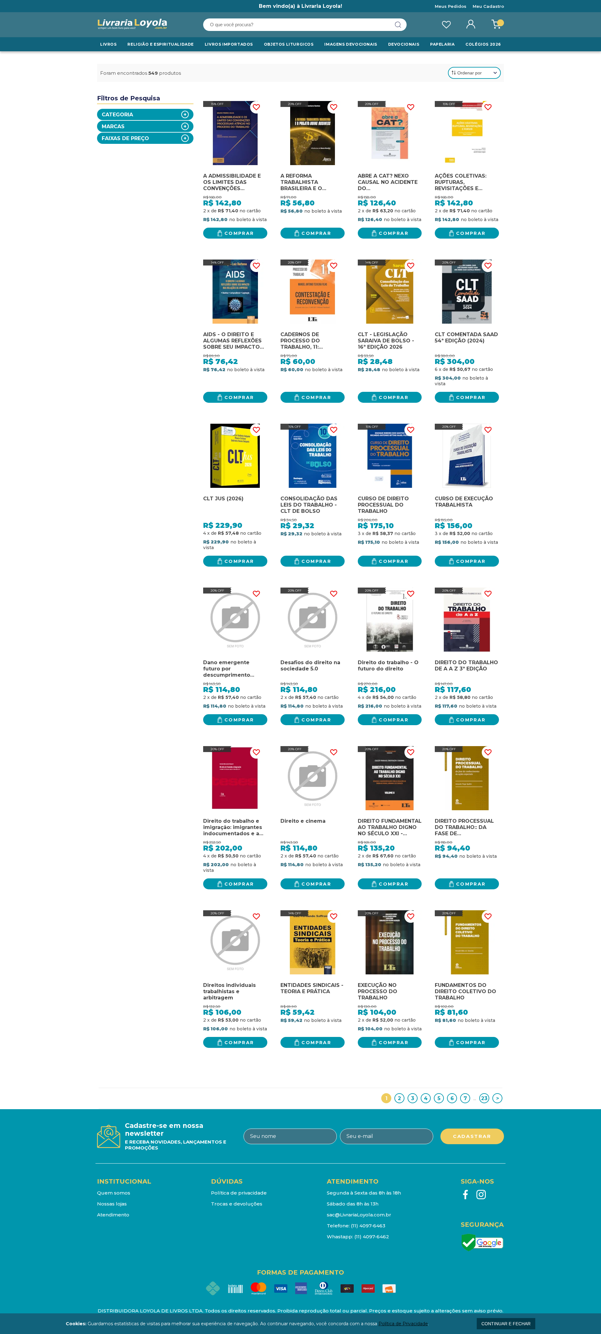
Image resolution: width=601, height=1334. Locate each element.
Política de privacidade (239, 1193)
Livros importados (229, 44)
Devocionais (403, 44)
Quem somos (113, 1193)
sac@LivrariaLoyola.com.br (359, 1215)
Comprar (239, 233)
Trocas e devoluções (236, 1204)
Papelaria (442, 44)
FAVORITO (256, 107)
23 (484, 1098)
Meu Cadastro (488, 6)
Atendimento (113, 1215)
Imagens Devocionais (350, 44)
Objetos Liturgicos (289, 44)
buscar (398, 24)
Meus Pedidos (450, 6)
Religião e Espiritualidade (160, 44)
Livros (108, 44)
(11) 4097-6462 (371, 1237)
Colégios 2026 (483, 44)
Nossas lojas (112, 1204)
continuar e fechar (506, 1323)
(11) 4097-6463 (368, 1226)
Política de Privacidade (403, 1323)
